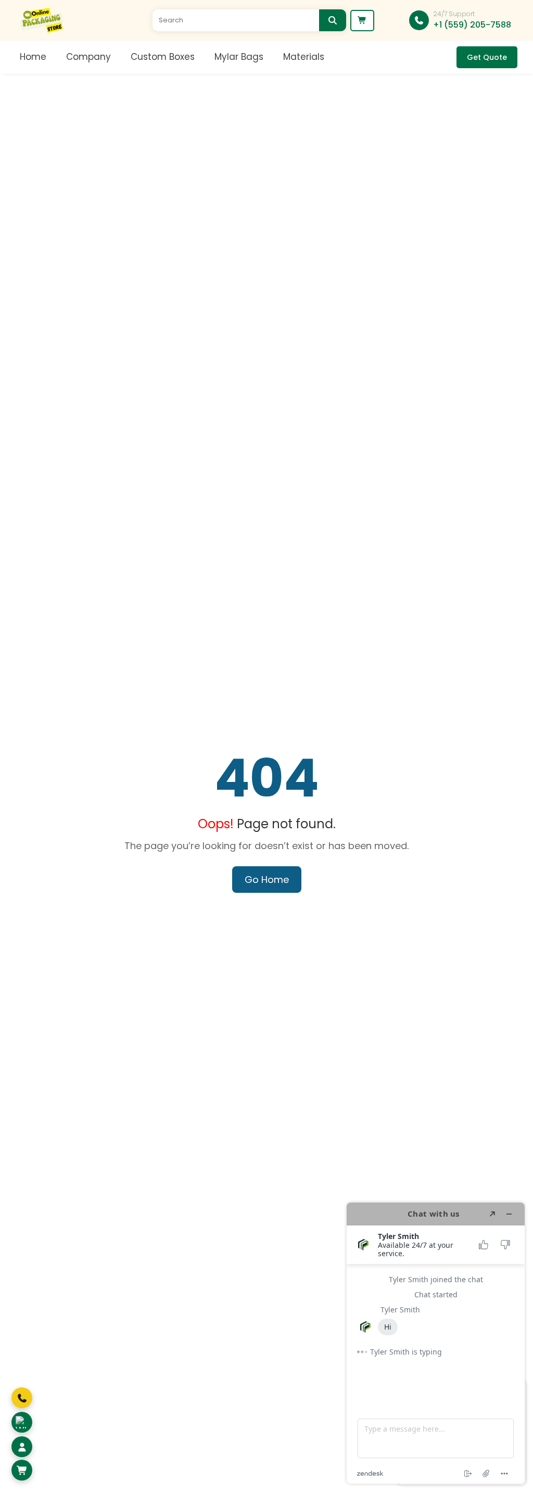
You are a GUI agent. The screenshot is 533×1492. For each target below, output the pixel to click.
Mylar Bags (238, 56)
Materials (303, 56)
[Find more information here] (435, 1343)
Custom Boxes (163, 56)
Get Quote (487, 57)
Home (33, 56)
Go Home (267, 879)
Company (88, 56)
